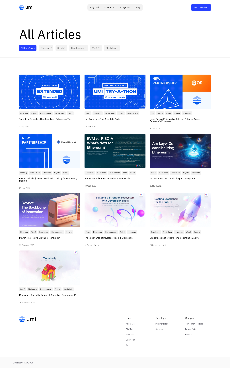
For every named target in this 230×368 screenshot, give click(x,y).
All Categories (28, 48)
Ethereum (46, 48)
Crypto (61, 48)
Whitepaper (200, 7)
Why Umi (94, 7)
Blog (137, 7)
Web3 (96, 48)
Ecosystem (125, 7)
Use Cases (109, 7)
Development (78, 48)
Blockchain (112, 48)
